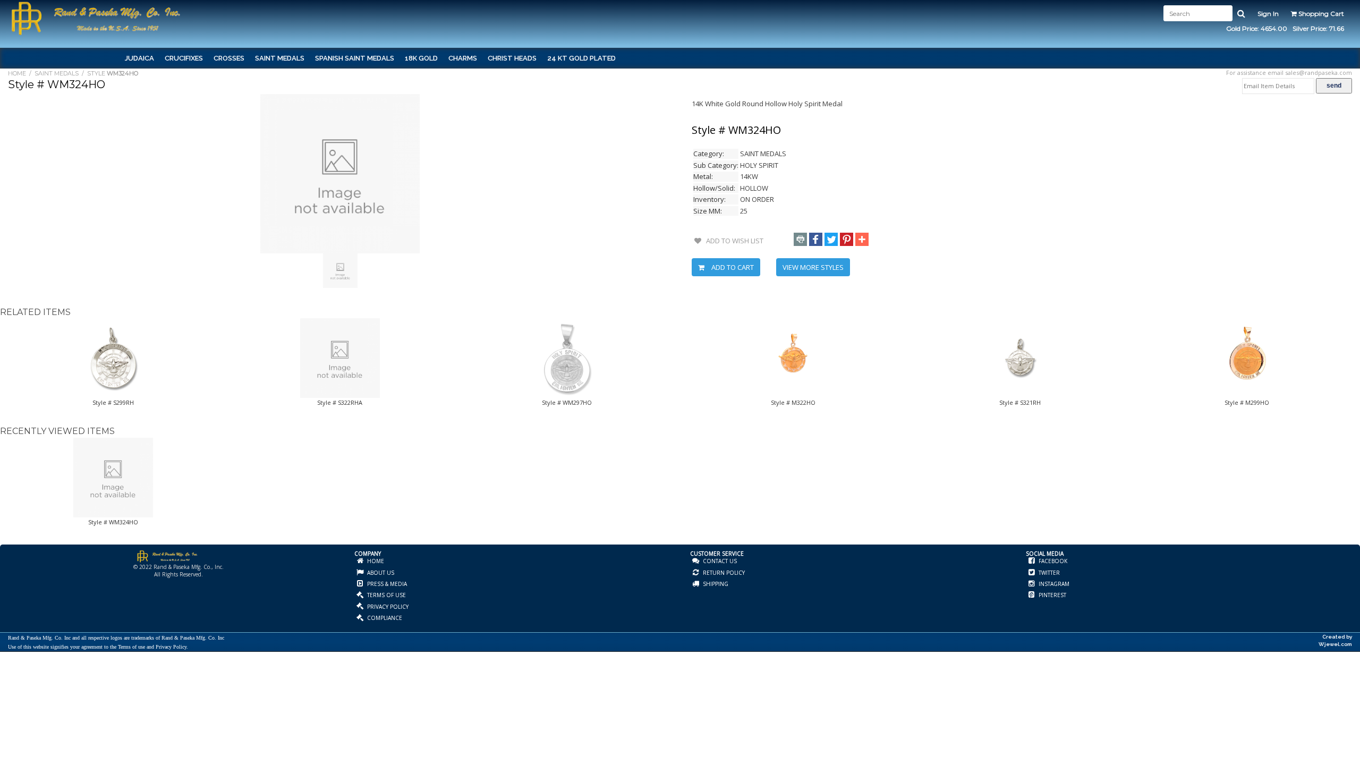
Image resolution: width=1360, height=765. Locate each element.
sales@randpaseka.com (1318, 72)
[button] (800, 239)
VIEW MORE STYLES (813, 267)
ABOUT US (380, 572)
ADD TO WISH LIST (732, 240)
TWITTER (1048, 572)
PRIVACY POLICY (387, 606)
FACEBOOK (1052, 561)
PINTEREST (1051, 595)
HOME (17, 73)
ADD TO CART (732, 267)
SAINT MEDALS (57, 73)
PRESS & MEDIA (386, 584)
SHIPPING (714, 584)
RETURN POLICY (723, 572)
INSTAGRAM (1053, 584)
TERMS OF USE (386, 595)
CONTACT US (719, 561)
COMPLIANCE (384, 618)
